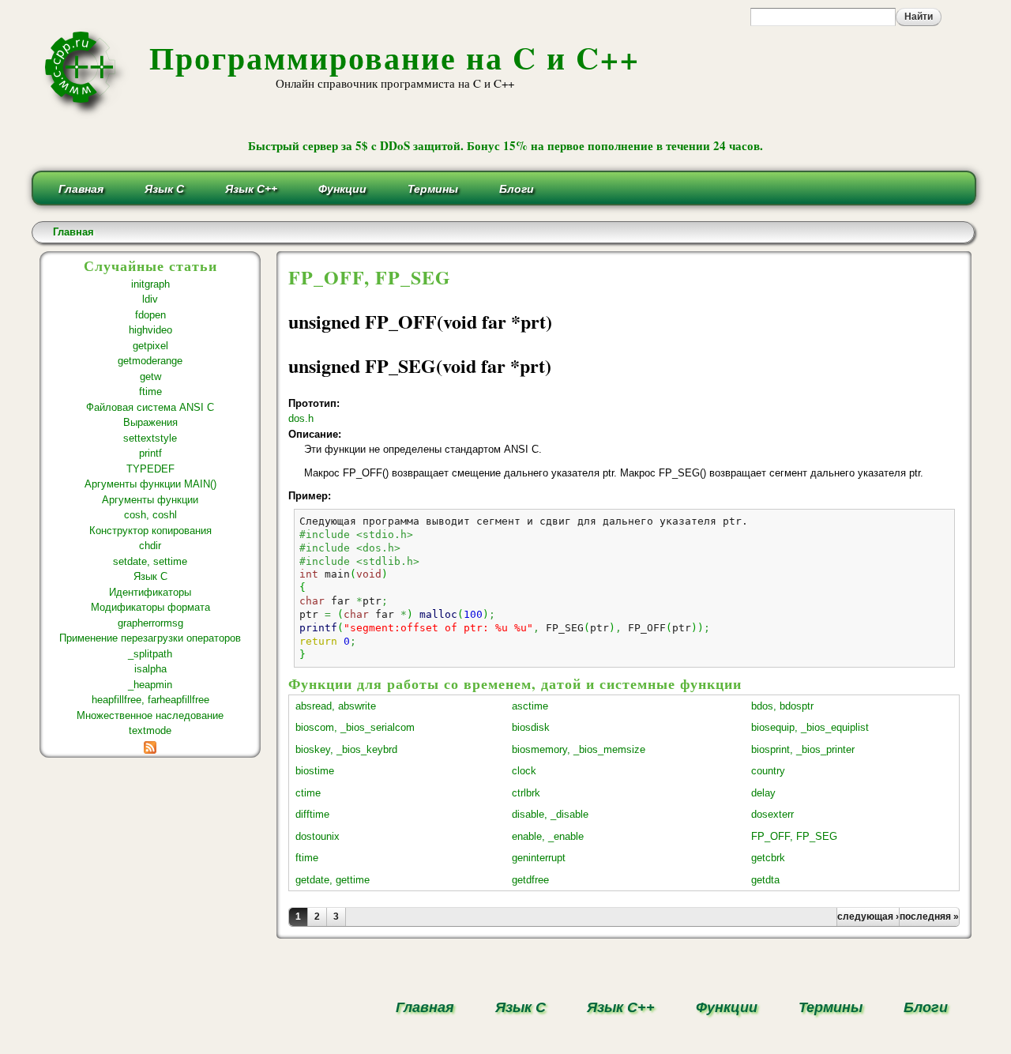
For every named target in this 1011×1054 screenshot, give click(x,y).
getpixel (150, 346)
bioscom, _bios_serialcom (355, 727)
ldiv (150, 299)
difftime (312, 814)
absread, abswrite (335, 706)
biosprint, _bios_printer (803, 749)
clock (524, 771)
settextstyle (150, 438)
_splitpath (150, 654)
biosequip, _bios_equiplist (810, 727)
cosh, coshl (150, 515)
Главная (80, 189)
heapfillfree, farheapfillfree (150, 700)
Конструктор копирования (150, 530)
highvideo (150, 330)
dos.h (301, 418)
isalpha (150, 669)
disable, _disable (550, 814)
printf (150, 453)
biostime (314, 771)
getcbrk (768, 858)
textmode (150, 730)
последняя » (929, 916)
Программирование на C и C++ (394, 57)
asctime (530, 706)
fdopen (150, 315)
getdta (765, 880)
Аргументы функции (150, 500)
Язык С (164, 189)
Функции (342, 189)
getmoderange (150, 361)
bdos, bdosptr (782, 706)
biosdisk (531, 727)
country (768, 771)
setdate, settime (150, 561)
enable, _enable (548, 836)
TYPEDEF (150, 469)
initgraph (150, 284)
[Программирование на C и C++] (86, 113)
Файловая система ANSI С (150, 407)
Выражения (150, 422)
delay (763, 793)
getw (150, 376)
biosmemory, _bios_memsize (578, 749)
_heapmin (150, 685)
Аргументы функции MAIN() (150, 484)
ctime (308, 793)
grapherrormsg (150, 623)
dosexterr (772, 814)
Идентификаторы (150, 592)
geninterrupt (539, 858)
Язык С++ (251, 189)
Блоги (516, 189)
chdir (150, 545)
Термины (433, 189)
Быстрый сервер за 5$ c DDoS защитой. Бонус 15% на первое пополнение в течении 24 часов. (505, 145)
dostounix (317, 836)
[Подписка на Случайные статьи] (150, 746)
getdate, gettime (332, 880)
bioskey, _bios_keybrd (346, 749)
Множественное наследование (150, 715)
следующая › (868, 916)
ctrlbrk (526, 793)
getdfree (530, 880)
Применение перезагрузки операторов (150, 638)
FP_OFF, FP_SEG (794, 836)
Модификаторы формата (150, 607)
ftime (150, 391)
